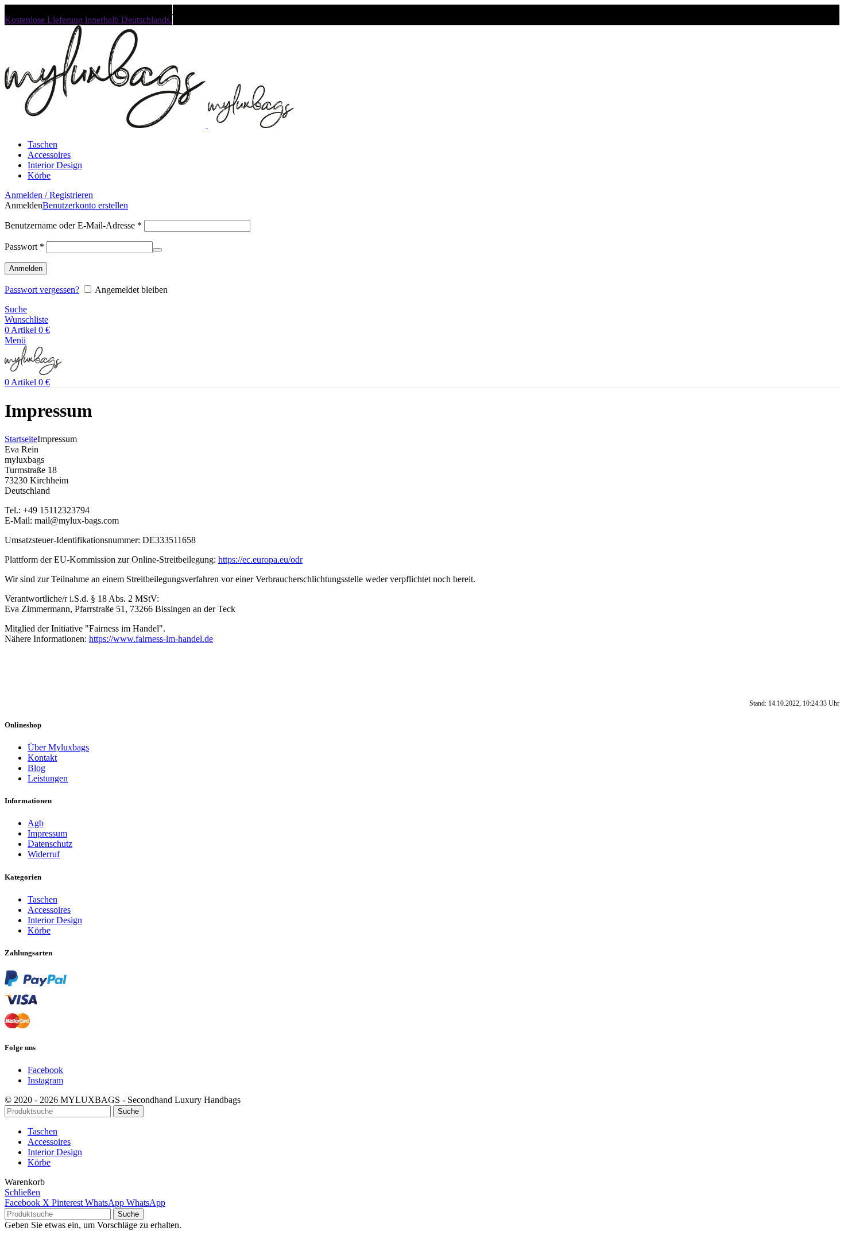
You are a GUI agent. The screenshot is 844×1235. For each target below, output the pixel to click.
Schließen (22, 1192)
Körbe (39, 930)
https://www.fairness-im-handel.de (151, 639)
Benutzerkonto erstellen (85, 205)
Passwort (24, 246)
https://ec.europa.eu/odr (260, 559)
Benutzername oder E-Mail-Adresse (73, 225)
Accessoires (49, 910)
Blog (36, 768)
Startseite (21, 439)
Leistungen (48, 778)
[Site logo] (106, 125)
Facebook (45, 1070)
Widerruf (44, 854)
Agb (36, 823)
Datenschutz (50, 844)
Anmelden (25, 268)
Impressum (47, 833)
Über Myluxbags (58, 747)
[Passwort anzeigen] (157, 249)
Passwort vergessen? (42, 290)
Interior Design (55, 920)
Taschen (42, 899)
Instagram (45, 1080)
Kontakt (42, 757)
